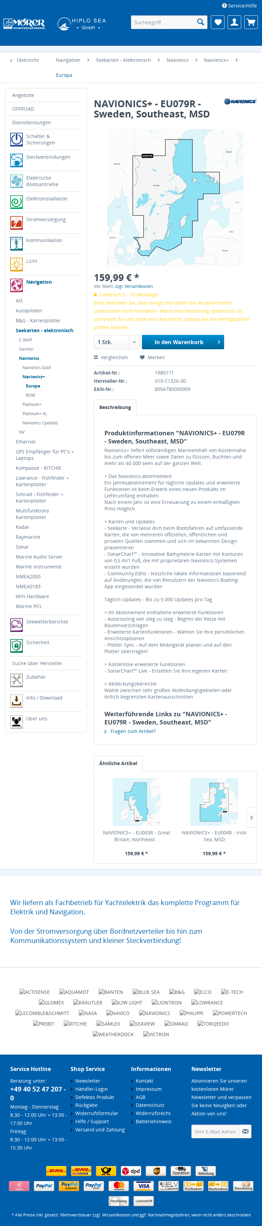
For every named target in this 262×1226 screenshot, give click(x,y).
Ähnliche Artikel (118, 763)
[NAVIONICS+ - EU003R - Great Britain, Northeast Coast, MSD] (136, 802)
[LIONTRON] (167, 999)
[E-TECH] (232, 989)
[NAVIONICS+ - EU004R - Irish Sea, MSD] (214, 802)
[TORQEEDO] (213, 1020)
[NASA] (88, 1010)
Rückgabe (85, 1105)
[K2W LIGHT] (127, 999)
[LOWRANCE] (207, 999)
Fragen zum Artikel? (132, 731)
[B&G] (177, 989)
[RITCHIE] (75, 1020)
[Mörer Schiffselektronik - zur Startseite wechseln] (51, 22)
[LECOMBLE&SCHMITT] (42, 1010)
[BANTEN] (110, 989)
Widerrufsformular (95, 1113)
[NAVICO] (118, 1010)
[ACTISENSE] (34, 989)
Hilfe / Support (91, 1121)
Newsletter (86, 1080)
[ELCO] (203, 989)
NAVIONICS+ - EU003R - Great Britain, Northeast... (136, 836)
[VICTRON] (156, 1031)
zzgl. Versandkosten (134, 286)
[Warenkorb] (251, 22)
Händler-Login (90, 1089)
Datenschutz (148, 1105)
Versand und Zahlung (99, 1129)
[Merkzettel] (217, 22)
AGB (139, 1097)
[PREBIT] (43, 1020)
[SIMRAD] (176, 1020)
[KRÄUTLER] (87, 999)
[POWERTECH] (230, 1010)
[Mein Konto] (234, 22)
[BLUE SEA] (146, 989)
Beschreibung (115, 407)
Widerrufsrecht (152, 1113)
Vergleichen (114, 357)
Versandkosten (116, 1215)
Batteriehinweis (152, 1121)
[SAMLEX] (108, 1020)
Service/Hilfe (242, 5)
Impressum (147, 1089)
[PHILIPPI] (191, 1010)
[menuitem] (239, 5)
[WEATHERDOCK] (113, 1031)
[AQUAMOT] (74, 989)
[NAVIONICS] (154, 1010)
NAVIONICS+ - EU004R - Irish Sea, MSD (214, 836)
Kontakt (143, 1080)
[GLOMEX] (51, 999)
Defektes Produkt (93, 1097)
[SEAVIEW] (142, 1020)
